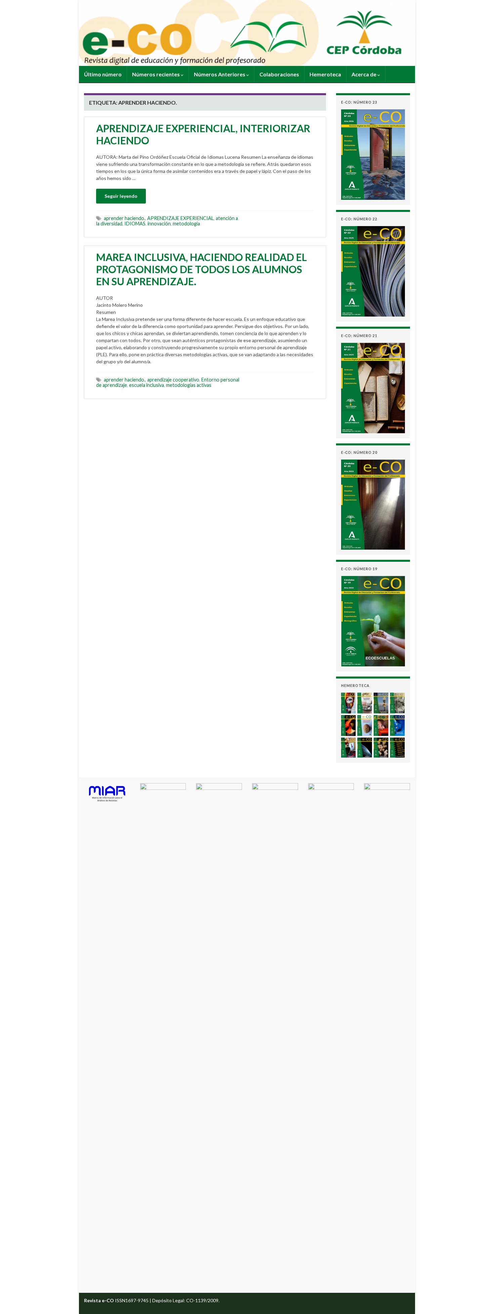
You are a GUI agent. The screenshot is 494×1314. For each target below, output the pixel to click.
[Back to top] (478, 1298)
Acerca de (364, 74)
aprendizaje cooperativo (173, 379)
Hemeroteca (325, 74)
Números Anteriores (220, 74)
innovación (159, 223)
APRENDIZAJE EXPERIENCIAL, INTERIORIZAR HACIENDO (203, 134)
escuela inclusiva (146, 385)
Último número (103, 74)
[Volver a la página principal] (247, 33)
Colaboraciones (279, 74)
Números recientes (156, 74)
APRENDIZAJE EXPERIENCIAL (180, 218)
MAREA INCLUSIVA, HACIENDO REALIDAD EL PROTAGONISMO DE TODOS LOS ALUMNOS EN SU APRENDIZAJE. (201, 269)
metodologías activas (188, 385)
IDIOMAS (135, 223)
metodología (186, 223)
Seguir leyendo (121, 196)
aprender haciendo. (124, 218)
